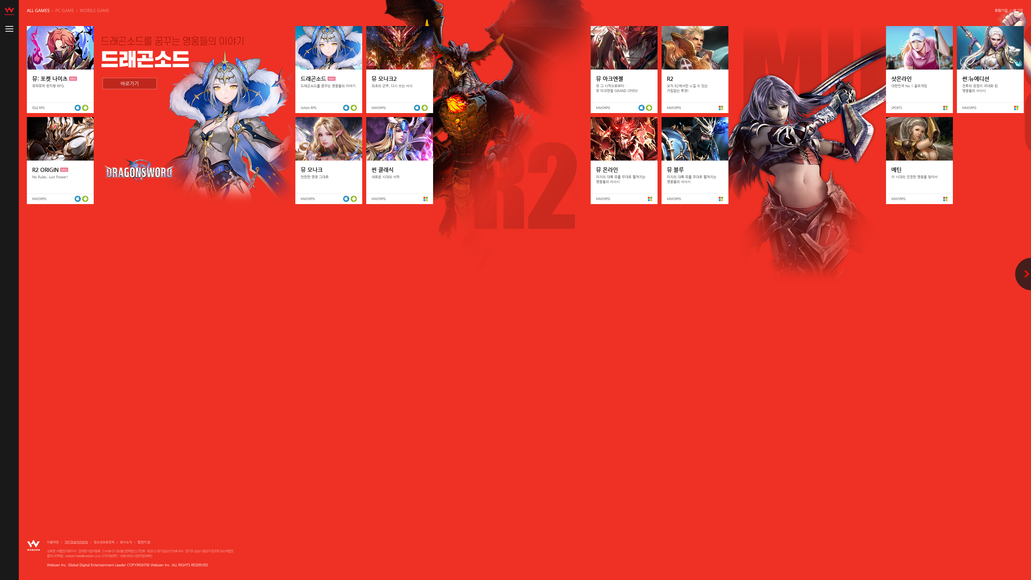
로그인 (1018, 10)
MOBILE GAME (94, 10)
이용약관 (53, 542)
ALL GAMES (38, 10)
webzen (9, 11)
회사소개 (126, 542)
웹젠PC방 (143, 542)
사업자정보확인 (142, 556)
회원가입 (1001, 10)
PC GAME (64, 10)
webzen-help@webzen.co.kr (83, 556)
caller (9, 29)
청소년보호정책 (104, 542)
